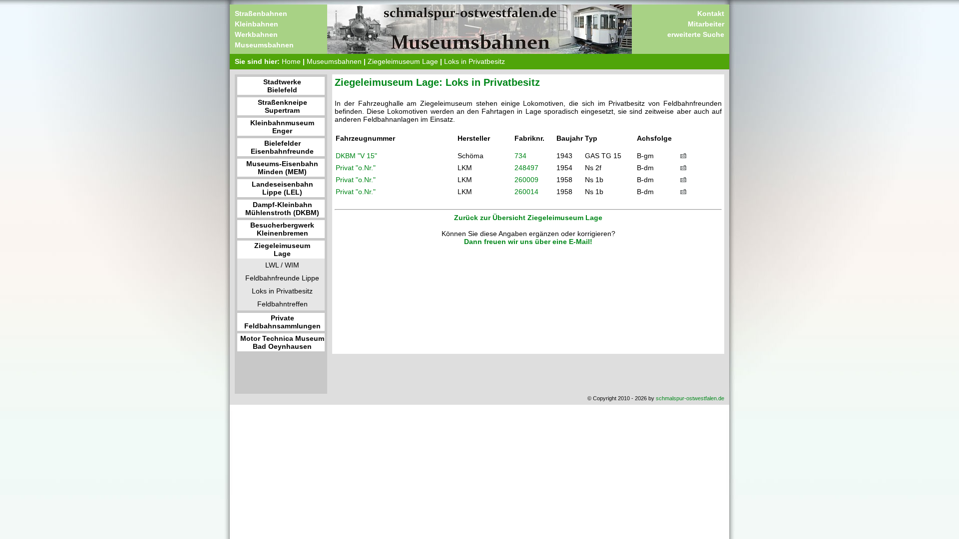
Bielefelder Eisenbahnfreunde (282, 147)
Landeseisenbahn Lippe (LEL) (282, 188)
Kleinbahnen (256, 24)
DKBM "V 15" (356, 156)
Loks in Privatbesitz (474, 61)
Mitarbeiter (706, 24)
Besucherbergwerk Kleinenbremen (282, 229)
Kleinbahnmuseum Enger (282, 127)
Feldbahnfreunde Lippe (282, 278)
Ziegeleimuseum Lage (403, 61)
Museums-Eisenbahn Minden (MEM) (282, 168)
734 (520, 156)
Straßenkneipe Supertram (282, 106)
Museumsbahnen (264, 45)
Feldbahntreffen (282, 304)
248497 (526, 168)
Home (291, 61)
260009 (526, 180)
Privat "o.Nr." (356, 168)
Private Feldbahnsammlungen (282, 322)
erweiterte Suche (695, 34)
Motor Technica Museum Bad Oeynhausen (282, 342)
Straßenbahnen (261, 13)
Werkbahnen (256, 34)
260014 (526, 192)
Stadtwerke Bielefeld (282, 86)
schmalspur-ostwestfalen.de (690, 398)
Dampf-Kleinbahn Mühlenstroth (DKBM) (282, 209)
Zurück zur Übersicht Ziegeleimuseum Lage (528, 218)
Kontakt (710, 13)
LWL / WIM (282, 265)
